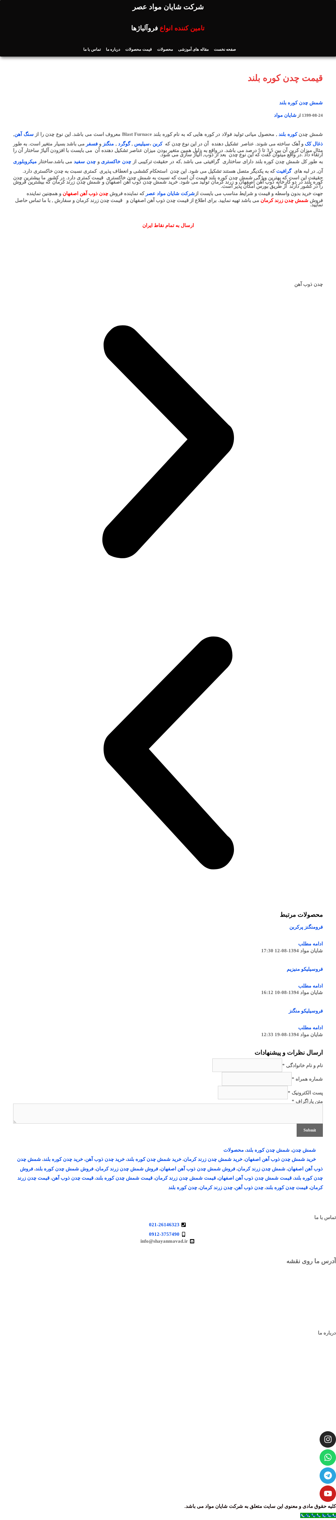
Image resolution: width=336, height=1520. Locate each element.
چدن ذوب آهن (249, 1187)
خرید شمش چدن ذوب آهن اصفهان (280, 1159)
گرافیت (283, 171)
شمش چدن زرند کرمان (261, 1168)
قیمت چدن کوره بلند (287, 1187)
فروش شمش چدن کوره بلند (64, 1168)
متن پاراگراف (307, 1101)
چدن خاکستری (116, 161)
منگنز (108, 143)
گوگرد (124, 143)
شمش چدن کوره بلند (301, 102)
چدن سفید (85, 161)
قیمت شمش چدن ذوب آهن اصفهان (255, 1178)
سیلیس (142, 143)
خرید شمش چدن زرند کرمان (213, 1159)
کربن (157, 143)
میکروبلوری (25, 161)
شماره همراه (307, 1079)
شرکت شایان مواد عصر (170, 193)
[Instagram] (328, 1439)
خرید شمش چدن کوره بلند (154, 1159)
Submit (310, 1130)
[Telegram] (328, 1475)
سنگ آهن (24, 134)
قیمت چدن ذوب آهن (73, 1178)
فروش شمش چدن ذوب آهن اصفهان (197, 1168)
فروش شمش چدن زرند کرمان (127, 1168)
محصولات (165, 49)
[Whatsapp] (328, 1457)
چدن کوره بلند (182, 1187)
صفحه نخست (225, 49)
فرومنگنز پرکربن (306, 927)
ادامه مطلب (310, 943)
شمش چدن (304, 1150)
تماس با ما (92, 49)
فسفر (92, 143)
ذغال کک (314, 143)
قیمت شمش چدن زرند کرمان (185, 1178)
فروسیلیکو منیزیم (305, 969)
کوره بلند (288, 134)
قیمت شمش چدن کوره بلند (124, 1178)
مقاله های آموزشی (193, 49)
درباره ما (113, 49)
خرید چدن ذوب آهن (105, 1159)
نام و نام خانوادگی (302, 1065)
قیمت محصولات (138, 49)
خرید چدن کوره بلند (63, 1159)
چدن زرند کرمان (216, 1187)
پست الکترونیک (305, 1092)
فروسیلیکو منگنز (306, 1010)
